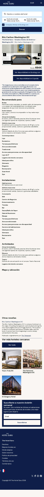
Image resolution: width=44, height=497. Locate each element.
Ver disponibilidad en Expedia (27, 78)
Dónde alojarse (7, 450)
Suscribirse (22, 422)
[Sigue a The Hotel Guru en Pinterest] (41, 476)
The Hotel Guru (8, 441)
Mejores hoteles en (9, 447)
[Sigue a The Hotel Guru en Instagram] (38, 476)
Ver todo (12, 345)
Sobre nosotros (7, 453)
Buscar (22, 29)
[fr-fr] (3, 470)
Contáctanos (6, 464)
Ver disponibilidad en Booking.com (27, 72)
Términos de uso (8, 461)
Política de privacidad (9, 455)
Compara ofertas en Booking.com (17, 25)
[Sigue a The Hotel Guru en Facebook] (35, 476)
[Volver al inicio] (8, 3)
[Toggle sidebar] (41, 3)
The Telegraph (26, 336)
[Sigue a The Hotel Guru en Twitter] (33, 476)
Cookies (5, 458)
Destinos (5, 444)
